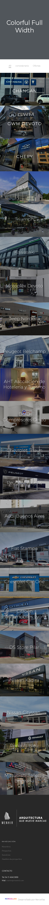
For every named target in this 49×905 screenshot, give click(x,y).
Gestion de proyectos (12, 859)
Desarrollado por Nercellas (31, 899)
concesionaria (22, 66)
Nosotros (6, 847)
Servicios (6, 855)
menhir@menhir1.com (15, 881)
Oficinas (36, 66)
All (10, 66)
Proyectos (6, 851)
